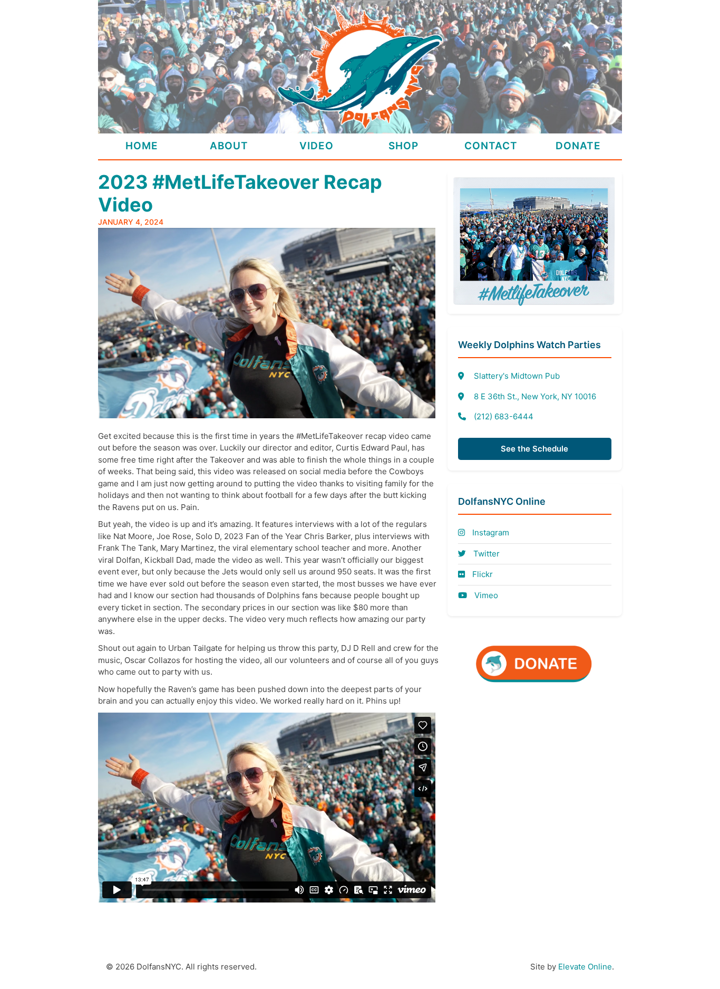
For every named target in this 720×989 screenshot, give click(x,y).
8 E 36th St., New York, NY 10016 (535, 396)
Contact (491, 146)
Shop (403, 146)
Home (141, 146)
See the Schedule (534, 449)
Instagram (489, 532)
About (229, 146)
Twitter (485, 554)
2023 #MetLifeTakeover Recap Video (240, 193)
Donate (578, 146)
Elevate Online (585, 967)
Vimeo (485, 595)
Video (316, 146)
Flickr (481, 574)
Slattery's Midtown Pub (517, 376)
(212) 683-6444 (503, 416)
